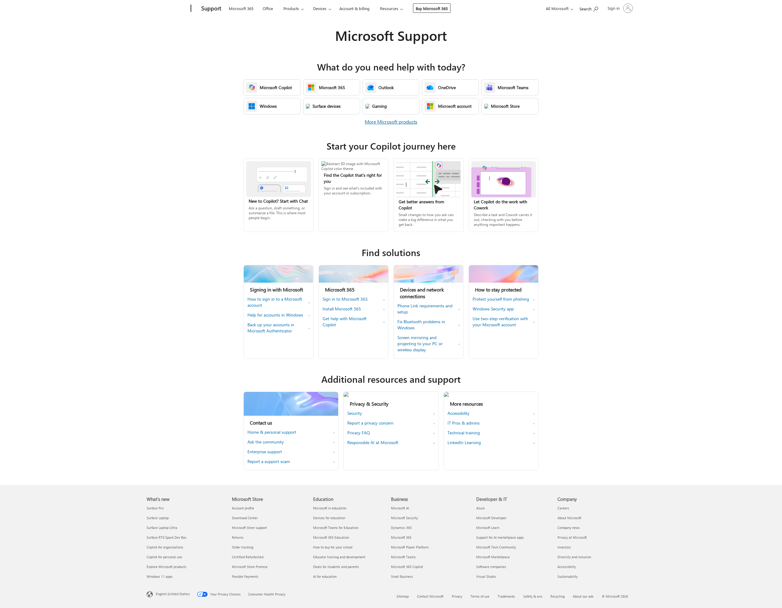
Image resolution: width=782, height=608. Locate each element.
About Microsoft (569, 518)
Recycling (557, 596)
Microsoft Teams (403, 557)
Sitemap (402, 596)
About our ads (583, 596)
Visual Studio (486, 576)
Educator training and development (339, 557)
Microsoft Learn (487, 527)
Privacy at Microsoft (572, 537)
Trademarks (506, 596)
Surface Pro (155, 508)
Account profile (243, 508)
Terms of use (479, 596)
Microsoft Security (404, 518)
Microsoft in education (329, 508)
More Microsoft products (391, 121)
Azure (480, 508)
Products (291, 8)
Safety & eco (532, 596)
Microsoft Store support (249, 527)
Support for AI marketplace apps (500, 537)
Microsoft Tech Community (496, 547)
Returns (237, 537)
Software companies (491, 566)
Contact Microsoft (430, 596)
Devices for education (329, 518)
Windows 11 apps (160, 576)
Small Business (402, 576)
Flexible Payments (245, 576)
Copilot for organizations (165, 547)
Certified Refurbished (247, 557)
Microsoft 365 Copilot (407, 566)
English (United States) (173, 594)
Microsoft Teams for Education (335, 527)
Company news (568, 527)
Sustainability (567, 576)
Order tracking (242, 547)
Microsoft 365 (241, 8)
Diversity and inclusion (574, 557)
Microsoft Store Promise (250, 566)
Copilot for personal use (164, 557)
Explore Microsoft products (166, 566)
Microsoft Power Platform (410, 547)
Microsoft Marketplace (493, 557)
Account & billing (354, 8)
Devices (320, 8)
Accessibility (566, 566)
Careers (563, 508)
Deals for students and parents (336, 566)
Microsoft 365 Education (331, 537)
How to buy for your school (333, 547)
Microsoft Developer (491, 518)
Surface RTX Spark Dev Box (166, 537)
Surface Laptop (158, 518)
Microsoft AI (400, 508)
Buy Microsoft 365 (432, 8)
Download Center (245, 518)
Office (268, 8)
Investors (564, 547)
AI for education (325, 576)
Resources (389, 8)
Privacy (457, 596)
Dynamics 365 (401, 527)
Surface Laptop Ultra (162, 527)
